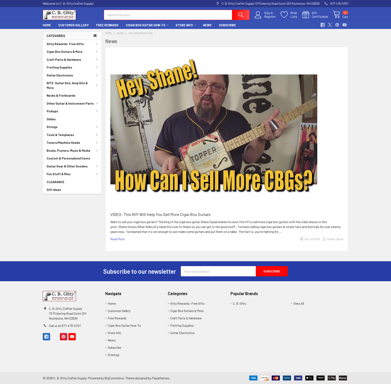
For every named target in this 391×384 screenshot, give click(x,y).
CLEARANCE (55, 182)
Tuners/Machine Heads (63, 142)
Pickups (52, 111)
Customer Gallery (73, 25)
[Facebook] (322, 25)
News (207, 25)
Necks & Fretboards (61, 95)
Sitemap (113, 355)
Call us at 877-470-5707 (65, 326)
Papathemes (160, 378)
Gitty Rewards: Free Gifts (65, 44)
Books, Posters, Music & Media (68, 150)
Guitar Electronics (60, 75)
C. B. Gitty (239, 303)
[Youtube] (344, 25)
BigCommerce (114, 378)
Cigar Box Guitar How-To (145, 25)
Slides (51, 119)
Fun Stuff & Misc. (59, 174)
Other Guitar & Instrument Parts (70, 103)
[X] (330, 25)
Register (270, 16)
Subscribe (227, 25)
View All (298, 303)
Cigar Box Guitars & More (64, 51)
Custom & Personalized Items (68, 158)
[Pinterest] (337, 25)
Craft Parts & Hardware (64, 59)
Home (47, 25)
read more (117, 239)
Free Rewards (107, 25)
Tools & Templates (60, 135)
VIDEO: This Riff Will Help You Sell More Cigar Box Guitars (160, 214)
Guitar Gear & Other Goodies (67, 166)
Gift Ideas (54, 189)
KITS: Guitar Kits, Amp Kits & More (67, 85)
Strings (52, 127)
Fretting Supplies (59, 67)
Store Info (184, 25)
